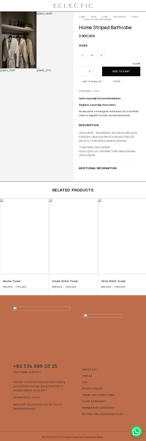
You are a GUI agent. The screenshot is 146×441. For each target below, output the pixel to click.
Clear (136, 63)
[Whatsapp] (24, 417)
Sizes (83, 45)
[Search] (131, 5)
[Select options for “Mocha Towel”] (45, 270)
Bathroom (120, 16)
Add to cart (121, 71)
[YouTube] (31, 417)
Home (82, 16)
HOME (105, 16)
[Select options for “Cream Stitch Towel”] (94, 270)
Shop (94, 16)
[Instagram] (16, 417)
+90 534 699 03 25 (35, 366)
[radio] (83, 55)
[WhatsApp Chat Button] (136, 431)
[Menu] (8, 5)
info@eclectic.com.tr (26, 397)
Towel (135, 16)
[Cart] (139, 6)
